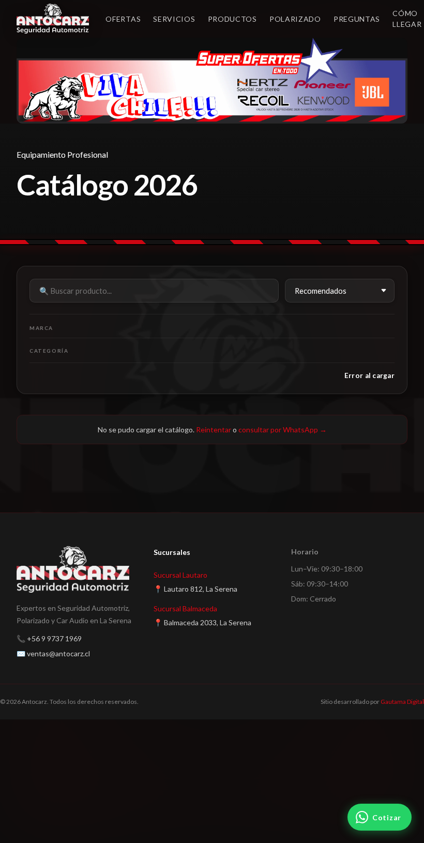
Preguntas (357, 18)
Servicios (174, 18)
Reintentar (213, 429)
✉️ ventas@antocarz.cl (53, 653)
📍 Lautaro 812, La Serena (195, 588)
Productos (232, 18)
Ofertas (123, 18)
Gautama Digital (402, 701)
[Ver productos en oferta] (212, 81)
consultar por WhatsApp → (282, 429)
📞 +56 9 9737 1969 (49, 638)
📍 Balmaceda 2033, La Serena (202, 622)
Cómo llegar (406, 18)
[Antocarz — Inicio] (53, 19)
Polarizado (295, 18)
